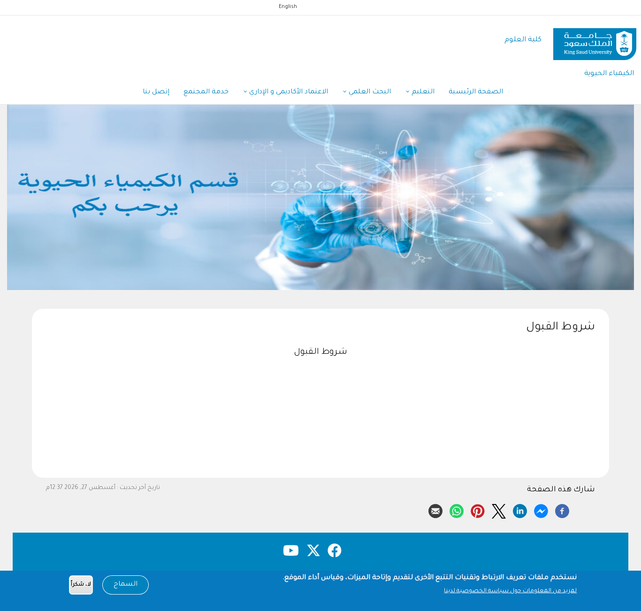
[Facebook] (562, 509)
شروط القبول (320, 352)
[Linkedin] (520, 509)
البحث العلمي (369, 92)
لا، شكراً (81, 585)
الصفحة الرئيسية (476, 92)
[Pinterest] (478, 509)
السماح (125, 584)
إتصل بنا (156, 92)
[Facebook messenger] (541, 509)
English (288, 7)
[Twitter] (499, 509)
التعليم (422, 92)
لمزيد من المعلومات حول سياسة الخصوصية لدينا (510, 591)
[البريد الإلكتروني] (435, 509)
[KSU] (595, 40)
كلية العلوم (523, 40)
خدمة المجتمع (206, 92)
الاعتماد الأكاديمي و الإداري (287, 92)
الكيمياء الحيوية (609, 74)
